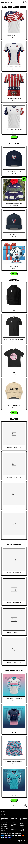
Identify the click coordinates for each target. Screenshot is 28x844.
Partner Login (4, 828)
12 (17, 805)
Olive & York (8, 833)
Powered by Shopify (16, 833)
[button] (23, 2)
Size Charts (4, 826)
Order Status (4, 824)
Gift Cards (13, 822)
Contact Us (4, 822)
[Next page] (25, 805)
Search (3, 830)
